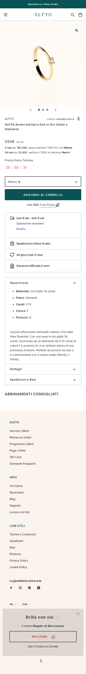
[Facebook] (11, 587)
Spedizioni (16, 540)
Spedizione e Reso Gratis (43, 4)
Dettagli (16, 369)
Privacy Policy (19, 560)
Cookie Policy (18, 567)
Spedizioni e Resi (23, 379)
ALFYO (9, 118)
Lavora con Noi (19, 512)
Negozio (15, 505)
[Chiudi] (78, 613)
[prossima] (55, 109)
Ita (11, 604)
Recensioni (17, 492)
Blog (12, 499)
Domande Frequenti (22, 463)
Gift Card (15, 457)
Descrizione (19, 282)
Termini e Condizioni (23, 534)
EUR (25, 604)
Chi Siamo (16, 485)
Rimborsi (15, 554)
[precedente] (30, 109)
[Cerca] (72, 14)
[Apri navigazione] (6, 15)
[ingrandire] (76, 30)
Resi (12, 547)
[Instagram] (20, 587)
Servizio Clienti (19, 430)
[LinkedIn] (38, 587)
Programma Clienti (22, 444)
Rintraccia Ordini (20, 437)
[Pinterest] (29, 587)
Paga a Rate (18, 450)
